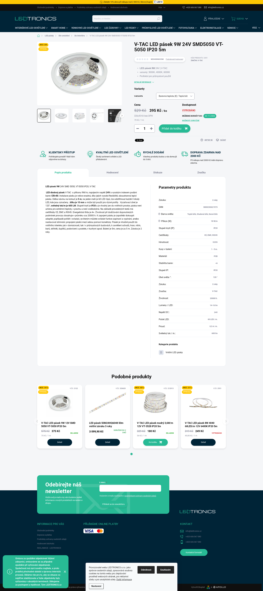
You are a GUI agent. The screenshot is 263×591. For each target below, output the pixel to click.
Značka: (197, 60)
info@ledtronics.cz (193, 531)
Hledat (158, 19)
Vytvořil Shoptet (198, 587)
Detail (59, 442)
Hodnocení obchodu (119, 7)
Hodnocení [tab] (112, 172)
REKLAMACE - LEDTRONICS (49, 548)
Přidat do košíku (171, 128)
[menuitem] (31, 28)
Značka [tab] (201, 172)
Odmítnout (146, 570)
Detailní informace (142, 82)
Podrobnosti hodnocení (174, 59)
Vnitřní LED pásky (174, 352)
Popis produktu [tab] (63, 172)
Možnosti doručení (190, 121)
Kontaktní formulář (194, 552)
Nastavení (96, 586)
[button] (131, 454)
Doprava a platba (65, 7)
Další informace (124, 579)
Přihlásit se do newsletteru (113, 504)
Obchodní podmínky (45, 7)
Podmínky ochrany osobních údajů (91, 7)
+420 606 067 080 (193, 536)
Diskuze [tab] (157, 172)
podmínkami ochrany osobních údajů (140, 496)
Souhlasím (165, 570)
